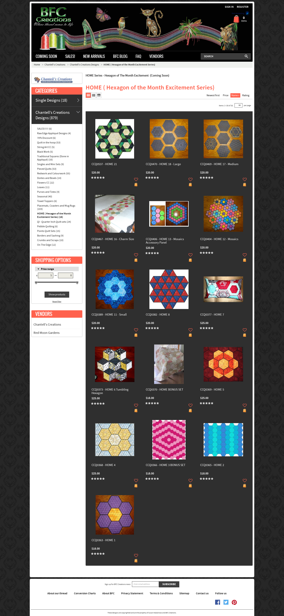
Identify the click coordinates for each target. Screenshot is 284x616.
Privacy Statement (132, 593)
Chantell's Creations (47, 324)
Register (242, 7)
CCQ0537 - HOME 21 (104, 164)
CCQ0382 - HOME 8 (158, 315)
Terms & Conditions (161, 593)
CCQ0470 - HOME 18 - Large (163, 164)
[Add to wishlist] (136, 179)
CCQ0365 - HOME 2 (212, 465)
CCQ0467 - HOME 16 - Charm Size (113, 239)
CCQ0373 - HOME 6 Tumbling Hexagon (110, 391)
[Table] (98, 95)
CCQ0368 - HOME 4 (103, 465)
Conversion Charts (85, 593)
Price (225, 95)
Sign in (229, 7)
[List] (93, 95)
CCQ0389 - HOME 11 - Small (109, 315)
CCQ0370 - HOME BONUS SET (164, 390)
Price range (47, 269)
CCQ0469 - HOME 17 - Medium (219, 164)
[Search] (246, 56)
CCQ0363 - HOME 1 (103, 540)
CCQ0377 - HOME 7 (212, 315)
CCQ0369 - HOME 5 (212, 390)
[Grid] (88, 95)
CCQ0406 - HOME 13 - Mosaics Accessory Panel (165, 241)
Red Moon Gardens (46, 333)
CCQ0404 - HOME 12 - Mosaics (219, 239)
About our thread (57, 593)
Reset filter (56, 301)
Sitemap (184, 593)
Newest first (213, 95)
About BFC (108, 593)
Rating (245, 95)
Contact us (202, 593)
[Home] (59, 17)
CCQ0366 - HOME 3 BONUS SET (165, 465)
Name (234, 95)
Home (37, 64)
